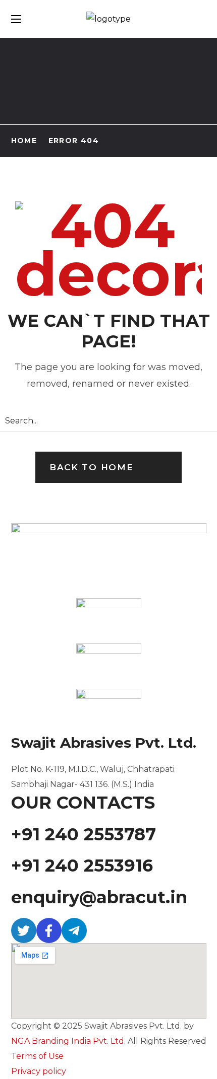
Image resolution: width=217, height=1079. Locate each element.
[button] (108, 467)
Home (24, 140)
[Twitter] (23, 930)
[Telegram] (74, 930)
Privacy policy (38, 1071)
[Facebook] (49, 930)
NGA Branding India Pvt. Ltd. (68, 1041)
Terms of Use (37, 1056)
